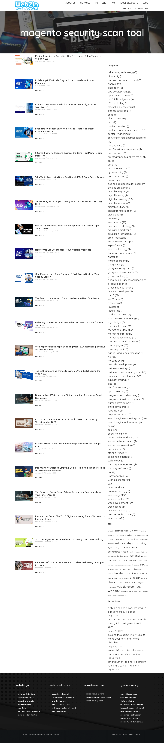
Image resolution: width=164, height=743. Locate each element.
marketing (135, 556)
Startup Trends (116, 452)
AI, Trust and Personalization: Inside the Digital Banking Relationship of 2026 (127, 623)
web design (22, 685)
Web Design (114, 495)
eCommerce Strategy (119, 226)
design (137, 538)
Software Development (120, 441)
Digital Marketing (117, 199)
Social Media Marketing (121, 437)
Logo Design (114, 322)
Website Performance (119, 514)
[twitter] (75, 735)
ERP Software (115, 245)
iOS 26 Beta (114, 299)
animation (111, 531)
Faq (113, 3)
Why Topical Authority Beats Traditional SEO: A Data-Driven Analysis (70, 177)
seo (142, 564)
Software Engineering (120, 445)
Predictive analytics (132, 560)
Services (85, 3)
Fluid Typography (117, 260)
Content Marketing (118, 133)
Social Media (115, 433)
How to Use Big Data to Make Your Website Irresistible (63, 249)
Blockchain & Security (120, 106)
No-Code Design (116, 360)
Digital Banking (116, 195)
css (131, 539)
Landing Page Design (25, 697)
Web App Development (61, 704)
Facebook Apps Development (132, 708)
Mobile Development (94, 701)
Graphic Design (116, 283)
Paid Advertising (117, 379)
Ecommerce (114, 222)
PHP (110, 383)
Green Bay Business (119, 287)
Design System (116, 179)
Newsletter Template (25, 701)
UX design (135, 577)
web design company (130, 582)
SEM (110, 425)
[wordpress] (88, 735)
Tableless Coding (24, 704)
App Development (118, 91)
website (114, 591)
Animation (113, 87)
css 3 (110, 164)
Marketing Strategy (119, 333)
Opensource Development (122, 376)
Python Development (119, 402)
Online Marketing (117, 368)
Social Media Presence (129, 718)
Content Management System (124, 130)
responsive (117, 565)
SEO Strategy (118, 569)
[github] (79, 735)
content (116, 535)
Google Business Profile (121, 272)
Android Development (95, 694)
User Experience (116, 479)
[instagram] (92, 735)
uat (138, 573)
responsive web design (130, 565)
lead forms (114, 310)
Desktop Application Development (126, 183)
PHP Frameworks (117, 387)
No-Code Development (120, 364)
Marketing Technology (120, 337)
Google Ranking (116, 276)
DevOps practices (117, 187)
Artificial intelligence (119, 99)
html (119, 556)
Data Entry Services (128, 697)
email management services (131, 704)
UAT (110, 472)
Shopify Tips (126, 569)
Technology (114, 460)
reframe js (113, 410)
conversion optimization (118, 539)
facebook (133, 552)
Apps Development (118, 95)
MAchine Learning (117, 326)
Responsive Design (118, 414)
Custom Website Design (26, 694)
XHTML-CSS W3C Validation (27, 715)
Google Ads (114, 264)
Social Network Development (131, 722)
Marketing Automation (120, 329)
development (120, 543)
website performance (130, 591)
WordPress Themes (119, 596)
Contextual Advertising (142, 535)
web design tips (116, 498)
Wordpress (114, 518)
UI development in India (121, 578)
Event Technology (118, 249)
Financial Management (120, 253)
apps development (94, 685)
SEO (110, 429)
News (111, 356)
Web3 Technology (117, 510)
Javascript (113, 306)
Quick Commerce (117, 406)
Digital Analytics (116, 191)
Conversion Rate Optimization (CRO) (127, 137)
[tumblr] (96, 735)
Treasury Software (118, 468)
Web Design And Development (29, 711)
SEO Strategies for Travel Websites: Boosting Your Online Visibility (69, 539)
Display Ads (114, 214)
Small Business (136, 569)
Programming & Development (124, 399)
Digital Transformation (120, 210)
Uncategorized (116, 475)
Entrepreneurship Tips (120, 241)
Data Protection (116, 176)
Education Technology (120, 233)
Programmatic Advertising (122, 395)
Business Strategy (118, 110)
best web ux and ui (123, 531)
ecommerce (130, 547)
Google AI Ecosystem (119, 268)
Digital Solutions (116, 206)
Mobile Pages (115, 345)
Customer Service (117, 168)
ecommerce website (118, 551)
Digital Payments (117, 203)
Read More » (39, 66)
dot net (112, 218)
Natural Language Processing (124, 352)
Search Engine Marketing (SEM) (125, 418)
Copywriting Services (128, 694)
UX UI (110, 483)
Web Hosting (114, 506)
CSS (110, 160)
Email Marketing (117, 237)
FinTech (112, 256)
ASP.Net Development (60, 694)
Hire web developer (118, 291)
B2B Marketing (116, 103)
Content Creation (117, 126)
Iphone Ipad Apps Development (98, 697)
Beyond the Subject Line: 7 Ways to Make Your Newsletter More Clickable (126, 638)
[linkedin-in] (83, 735)
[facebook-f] (70, 735)
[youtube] (101, 735)
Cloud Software (116, 118)
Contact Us (141, 8)
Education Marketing (119, 229)
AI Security (113, 76)
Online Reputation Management (125, 372)
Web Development (118, 502)
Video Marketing (117, 487)
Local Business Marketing (122, 318)
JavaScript (125, 556)
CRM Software (115, 153)
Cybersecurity (115, 172)
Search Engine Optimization (123, 422)
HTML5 (111, 295)
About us (71, 3)
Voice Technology (117, 491)
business (136, 530)
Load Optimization (117, 314)
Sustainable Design (118, 456)
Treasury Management (121, 464)
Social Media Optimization (130, 715)
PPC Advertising (116, 391)
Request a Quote (129, 3)
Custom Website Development (64, 697)
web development (60, 685)
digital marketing (136, 543)
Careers (126, 8)
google (140, 552)
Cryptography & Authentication (125, 156)
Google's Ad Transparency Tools (125, 279)
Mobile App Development (122, 341)
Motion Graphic (116, 349)
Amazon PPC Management (123, 80)
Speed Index (114, 449)
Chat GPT (112, 114)
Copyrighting (115, 145)
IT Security (113, 302)
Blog (145, 3)
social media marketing (122, 573)
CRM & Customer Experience (123, 149)
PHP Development (59, 701)
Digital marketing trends (115, 548)
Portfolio (100, 3)
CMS (110, 122)
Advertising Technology (121, 72)
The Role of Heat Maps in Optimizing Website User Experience (67, 298)
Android (112, 83)
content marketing (127, 535)
